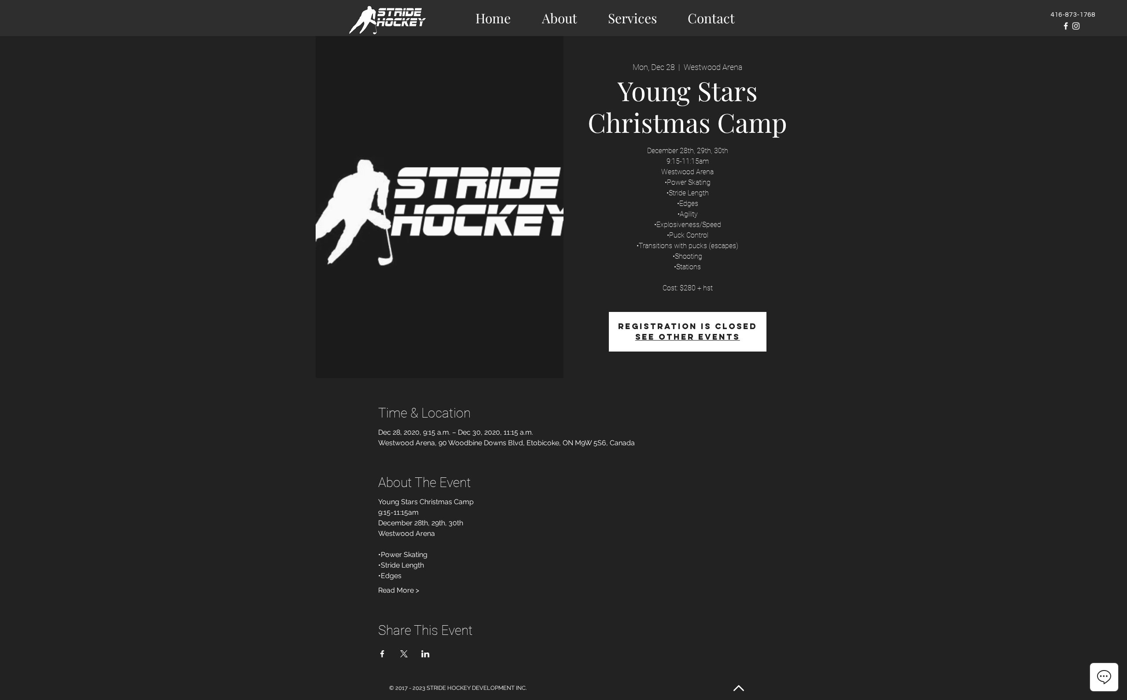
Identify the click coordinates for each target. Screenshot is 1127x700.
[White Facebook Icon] (1066, 26)
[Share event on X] (404, 653)
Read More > (398, 590)
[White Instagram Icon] (1076, 26)
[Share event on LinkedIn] (425, 653)
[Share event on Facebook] (382, 653)
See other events (687, 337)
